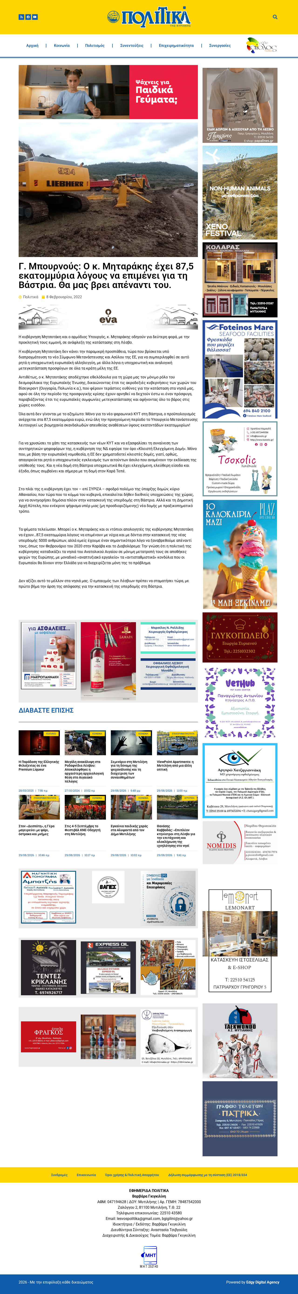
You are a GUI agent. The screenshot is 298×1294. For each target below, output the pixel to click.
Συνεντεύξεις (131, 45)
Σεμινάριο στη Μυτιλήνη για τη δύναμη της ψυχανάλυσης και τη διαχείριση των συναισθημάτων (129, 769)
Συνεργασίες (220, 45)
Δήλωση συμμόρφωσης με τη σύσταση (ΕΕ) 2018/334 (207, 1175)
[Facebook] (28, 17)
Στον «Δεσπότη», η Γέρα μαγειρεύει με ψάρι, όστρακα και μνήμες (36, 830)
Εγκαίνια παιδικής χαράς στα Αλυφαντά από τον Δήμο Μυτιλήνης (129, 830)
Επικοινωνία (86, 1175)
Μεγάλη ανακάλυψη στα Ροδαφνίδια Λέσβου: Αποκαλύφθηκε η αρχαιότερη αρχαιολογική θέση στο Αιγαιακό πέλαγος (84, 771)
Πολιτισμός (95, 45)
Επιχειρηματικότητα (176, 45)
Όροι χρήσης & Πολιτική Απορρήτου (132, 1175)
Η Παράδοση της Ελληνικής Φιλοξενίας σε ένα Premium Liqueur (39, 766)
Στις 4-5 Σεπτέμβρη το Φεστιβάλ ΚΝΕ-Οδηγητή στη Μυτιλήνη (83, 830)
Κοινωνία (62, 45)
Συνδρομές (59, 1175)
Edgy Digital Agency (262, 1282)
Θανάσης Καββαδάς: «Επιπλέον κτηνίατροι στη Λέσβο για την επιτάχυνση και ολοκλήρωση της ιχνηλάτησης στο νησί (176, 836)
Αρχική (32, 45)
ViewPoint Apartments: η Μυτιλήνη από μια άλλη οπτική (175, 766)
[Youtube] (35, 17)
